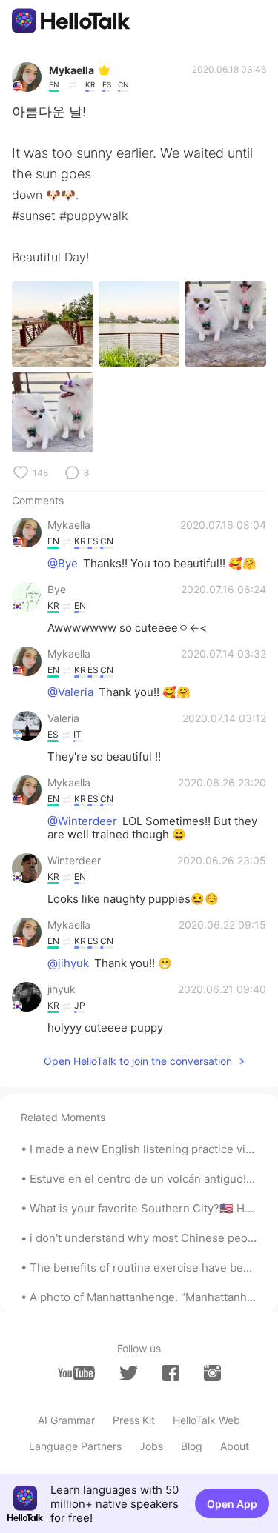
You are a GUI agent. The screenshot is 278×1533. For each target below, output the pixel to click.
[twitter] (128, 1373)
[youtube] (76, 1373)
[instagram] (212, 1373)
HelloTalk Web (206, 1420)
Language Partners (75, 1446)
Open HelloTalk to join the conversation (138, 1061)
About (234, 1446)
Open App (232, 1503)
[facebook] (170, 1373)
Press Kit (134, 1420)
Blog (191, 1446)
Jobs (151, 1446)
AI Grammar (66, 1420)
